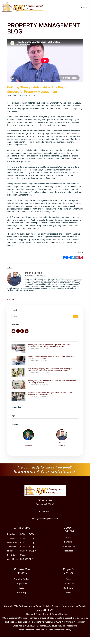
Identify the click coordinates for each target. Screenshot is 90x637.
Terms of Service (59, 614)
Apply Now (22, 583)
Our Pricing (68, 588)
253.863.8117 (45, 511)
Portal (68, 537)
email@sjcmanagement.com (45, 518)
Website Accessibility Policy (58, 630)
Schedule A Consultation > (44, 471)
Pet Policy (21, 592)
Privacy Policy (42, 614)
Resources (68, 551)
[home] (22, 7)
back (11, 300)
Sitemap (29, 614)
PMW (50, 610)
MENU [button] (85, 7)
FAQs (21, 588)
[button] (13, 331)
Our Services (68, 583)
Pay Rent (68, 542)
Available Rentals (21, 579)
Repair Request (68, 546)
